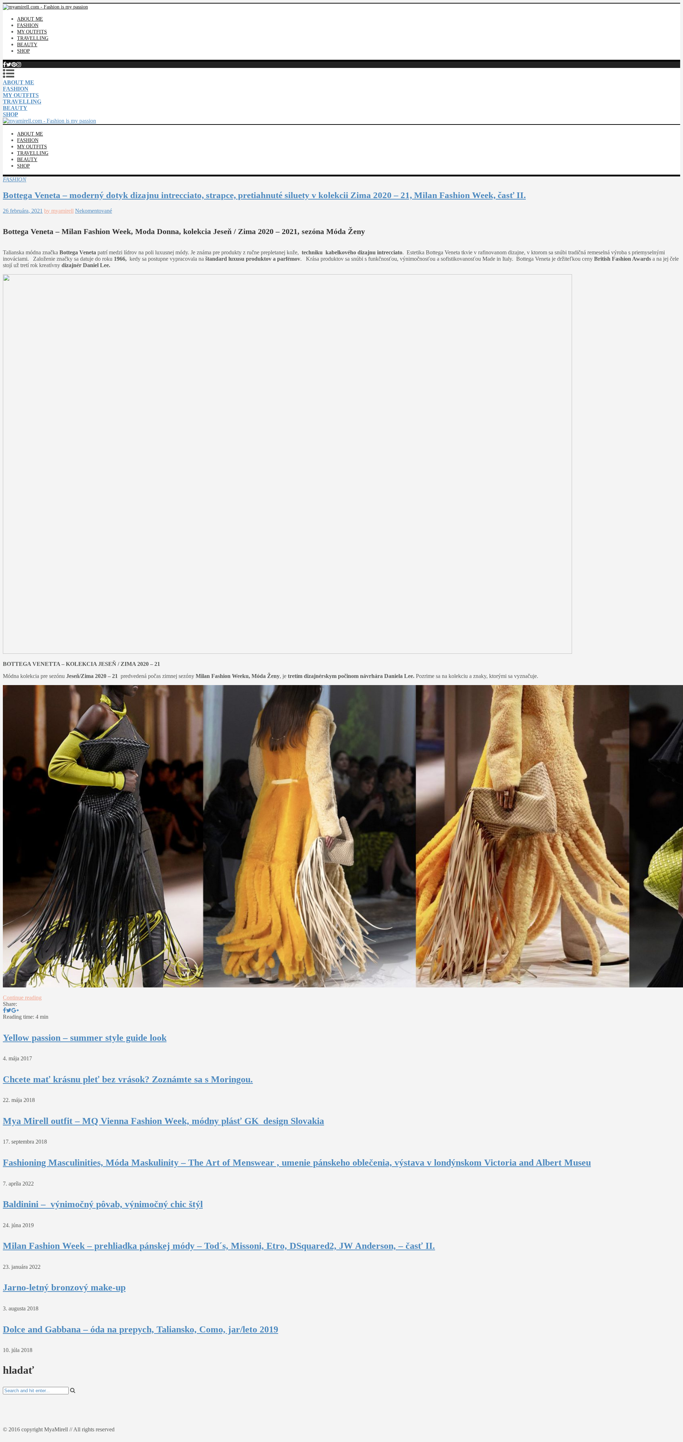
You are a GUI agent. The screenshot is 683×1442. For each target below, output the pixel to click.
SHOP (23, 51)
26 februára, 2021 (23, 211)
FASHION (27, 25)
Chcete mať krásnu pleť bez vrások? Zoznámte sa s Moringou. (128, 1079)
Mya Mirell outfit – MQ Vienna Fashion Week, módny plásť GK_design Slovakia (163, 1121)
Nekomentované (93, 211)
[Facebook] (4, 65)
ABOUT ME (30, 19)
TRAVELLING (32, 38)
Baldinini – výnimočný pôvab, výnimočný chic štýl (103, 1204)
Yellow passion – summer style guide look (84, 1038)
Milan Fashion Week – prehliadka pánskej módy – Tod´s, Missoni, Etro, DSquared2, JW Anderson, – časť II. (219, 1246)
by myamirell (59, 211)
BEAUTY (27, 44)
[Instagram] (18, 65)
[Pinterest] (13, 65)
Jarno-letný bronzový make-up (64, 1287)
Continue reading (22, 998)
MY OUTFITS (32, 32)
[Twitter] (8, 65)
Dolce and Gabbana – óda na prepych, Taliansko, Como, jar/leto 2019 (140, 1329)
